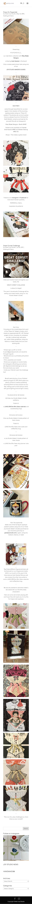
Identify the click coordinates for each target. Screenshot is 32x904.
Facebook (23, 197)
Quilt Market (15, 61)
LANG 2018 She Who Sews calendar (15, 406)
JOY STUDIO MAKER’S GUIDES (15, 69)
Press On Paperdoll (10, 12)
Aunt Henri (16, 105)
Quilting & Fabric (8, 16)
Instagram (15, 197)
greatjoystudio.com (10, 532)
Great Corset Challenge (11, 245)
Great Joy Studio (10, 14)
